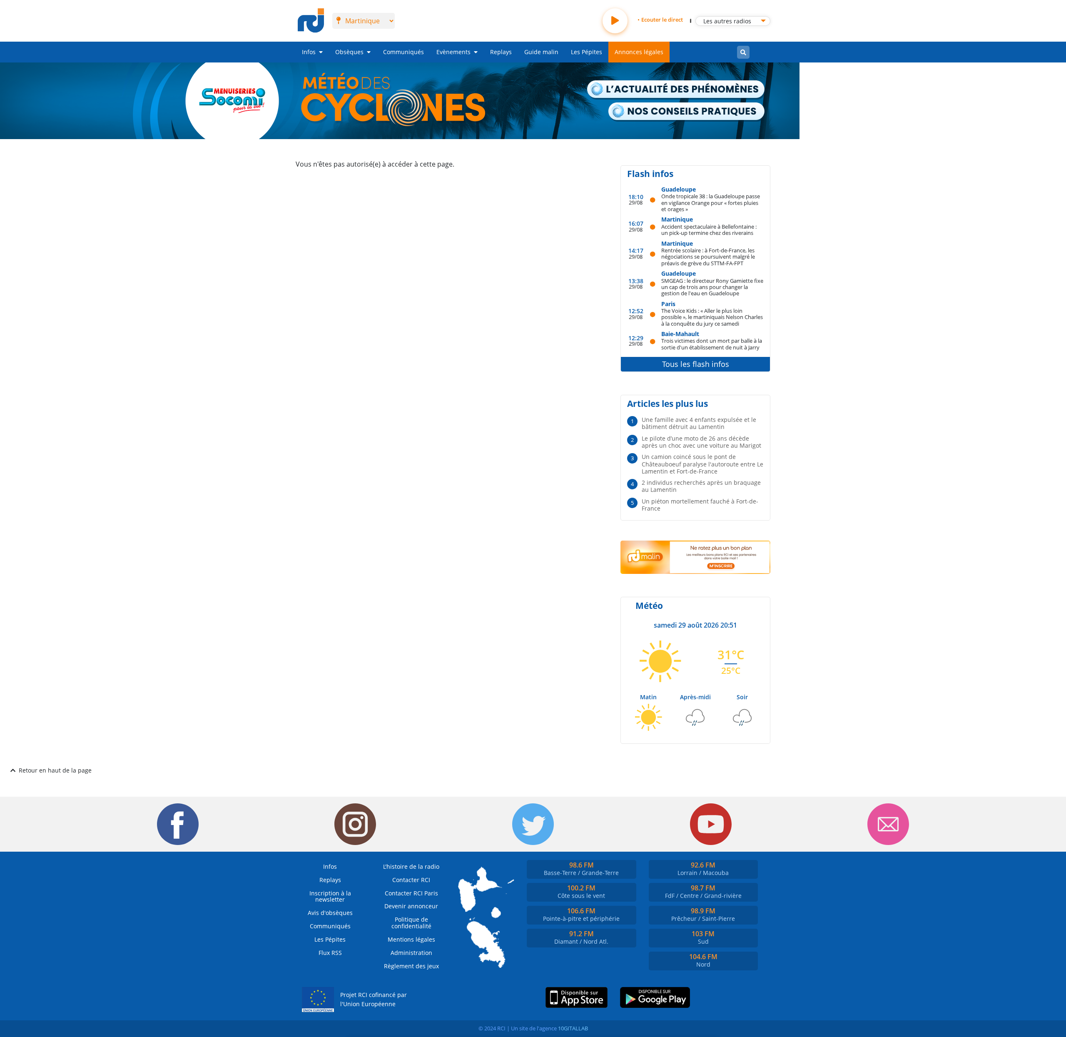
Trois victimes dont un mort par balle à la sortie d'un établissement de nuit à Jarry (711, 344)
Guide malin (541, 52)
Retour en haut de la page (55, 770)
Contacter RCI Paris (411, 893)
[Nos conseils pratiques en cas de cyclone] (686, 112)
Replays (501, 52)
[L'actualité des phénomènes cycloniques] (676, 90)
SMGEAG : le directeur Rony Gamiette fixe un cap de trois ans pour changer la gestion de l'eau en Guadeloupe (712, 287)
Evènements (453, 52)
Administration (411, 953)
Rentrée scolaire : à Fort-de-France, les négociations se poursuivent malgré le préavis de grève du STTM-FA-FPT (708, 257)
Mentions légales (411, 939)
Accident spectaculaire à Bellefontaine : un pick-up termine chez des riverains (709, 230)
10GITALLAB (573, 1028)
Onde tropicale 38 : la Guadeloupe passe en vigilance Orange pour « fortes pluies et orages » (710, 202)
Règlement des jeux (411, 966)
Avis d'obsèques (330, 913)
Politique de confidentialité (411, 922)
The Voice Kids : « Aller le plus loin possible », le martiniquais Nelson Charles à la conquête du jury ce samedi (712, 317)
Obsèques (349, 52)
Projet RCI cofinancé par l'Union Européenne (373, 999)
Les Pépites (586, 52)
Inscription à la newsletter (330, 896)
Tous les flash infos (695, 364)
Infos (309, 52)
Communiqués (403, 52)
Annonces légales (639, 52)
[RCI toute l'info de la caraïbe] (311, 20)
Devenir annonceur (411, 906)
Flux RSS (330, 953)
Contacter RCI (411, 880)
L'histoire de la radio (411, 866)
